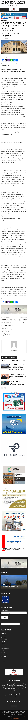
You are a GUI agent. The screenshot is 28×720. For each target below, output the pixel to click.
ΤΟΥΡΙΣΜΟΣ (4, 654)
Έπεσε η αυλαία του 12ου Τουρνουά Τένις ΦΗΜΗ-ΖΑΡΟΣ (20, 321)
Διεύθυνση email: (5, 610)
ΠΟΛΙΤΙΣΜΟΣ (4, 639)
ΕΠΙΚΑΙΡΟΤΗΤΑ (4, 20)
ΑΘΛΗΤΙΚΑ (3, 641)
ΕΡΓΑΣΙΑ (3, 646)
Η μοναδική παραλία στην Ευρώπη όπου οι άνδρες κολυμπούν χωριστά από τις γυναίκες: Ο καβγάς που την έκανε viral (17, 368)
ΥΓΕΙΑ (2, 650)
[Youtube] (16, 706)
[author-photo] (14, 348)
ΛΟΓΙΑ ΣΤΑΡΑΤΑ (5, 659)
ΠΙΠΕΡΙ (4, 661)
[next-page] (5, 388)
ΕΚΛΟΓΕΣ (5, 635)
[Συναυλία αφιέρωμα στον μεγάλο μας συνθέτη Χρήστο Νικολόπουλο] (5, 376)
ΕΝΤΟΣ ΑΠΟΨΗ (5, 656)
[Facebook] (12, 706)
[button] (2, 10)
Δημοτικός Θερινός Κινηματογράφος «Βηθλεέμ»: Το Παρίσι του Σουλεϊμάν (17, 383)
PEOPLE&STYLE (5, 648)
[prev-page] (2, 388)
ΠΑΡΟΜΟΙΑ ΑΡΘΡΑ (9, 358)
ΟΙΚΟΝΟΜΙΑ (4, 637)
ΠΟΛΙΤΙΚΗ (3, 633)
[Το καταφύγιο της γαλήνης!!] (14, 582)
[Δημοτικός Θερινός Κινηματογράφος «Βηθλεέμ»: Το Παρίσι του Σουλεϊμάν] (5, 383)
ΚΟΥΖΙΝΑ (3, 652)
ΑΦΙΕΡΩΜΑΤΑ (4, 367)
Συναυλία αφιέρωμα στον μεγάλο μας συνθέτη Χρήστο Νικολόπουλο (17, 376)
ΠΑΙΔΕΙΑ (3, 644)
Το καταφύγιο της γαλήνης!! (10, 586)
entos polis (14, 350)
